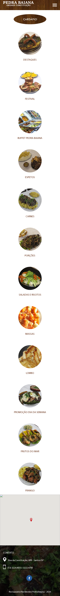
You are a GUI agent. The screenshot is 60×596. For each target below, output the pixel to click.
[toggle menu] (55, 6)
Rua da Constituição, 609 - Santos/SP (25, 560)
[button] (31, 520)
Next (56, 20)
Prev (3, 20)
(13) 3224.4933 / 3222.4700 (19, 568)
